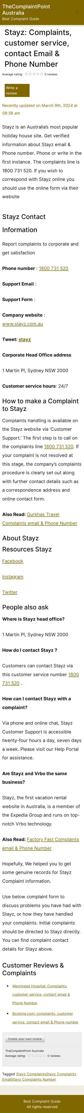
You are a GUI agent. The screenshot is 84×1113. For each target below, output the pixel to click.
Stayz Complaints (31, 1074)
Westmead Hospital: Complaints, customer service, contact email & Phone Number (41, 994)
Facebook (12, 561)
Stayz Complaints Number (33, 1079)
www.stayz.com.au (22, 324)
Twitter (9, 592)
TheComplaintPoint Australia (26, 9)
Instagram (13, 576)
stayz (25, 339)
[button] (77, 12)
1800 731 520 (53, 268)
